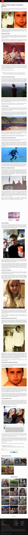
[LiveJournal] (14, 452)
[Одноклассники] (11, 452)
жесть (9, 3)
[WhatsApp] (16, 452)
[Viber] (15, 452)
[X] (13, 452)
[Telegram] (17, 452)
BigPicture (5, 3)
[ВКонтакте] (10, 452)
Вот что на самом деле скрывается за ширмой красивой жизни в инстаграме (12, 443)
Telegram (11, 445)
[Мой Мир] (12, 452)
